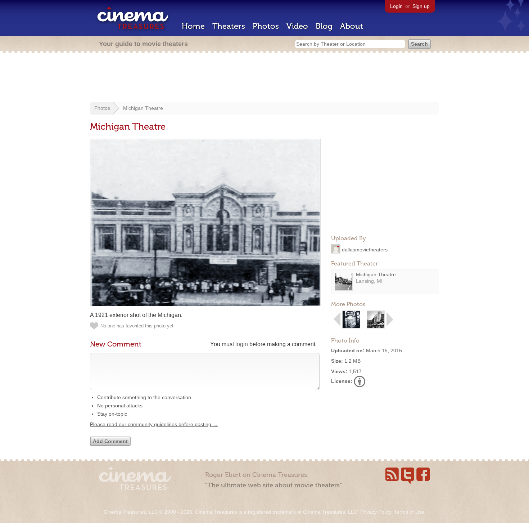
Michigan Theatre (143, 108)
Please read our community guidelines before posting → (154, 424)
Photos (266, 26)
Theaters (228, 26)
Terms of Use (409, 512)
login (241, 344)
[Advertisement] (264, 78)
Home (193, 26)
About (351, 26)
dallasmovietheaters (365, 249)
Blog (324, 26)
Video (297, 26)
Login (396, 6)
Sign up (421, 6)
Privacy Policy (375, 512)
